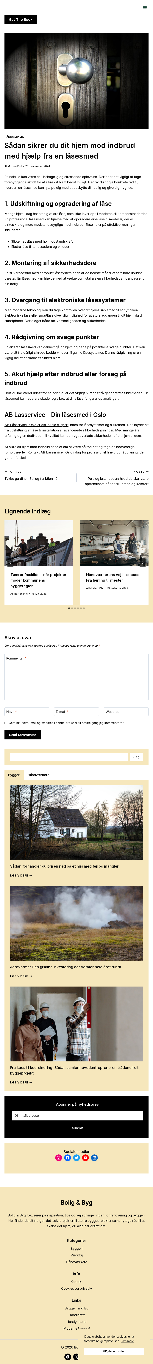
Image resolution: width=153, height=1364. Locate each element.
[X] (76, 1357)
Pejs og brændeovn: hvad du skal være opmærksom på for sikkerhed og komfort (117, 478)
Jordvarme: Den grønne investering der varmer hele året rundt (65, 967)
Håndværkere (14, 136)
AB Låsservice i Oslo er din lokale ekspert (36, 425)
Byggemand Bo (76, 1308)
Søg (136, 757)
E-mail (62, 712)
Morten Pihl (15, 166)
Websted (112, 712)
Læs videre (21, 875)
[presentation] (38, 543)
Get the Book (20, 19)
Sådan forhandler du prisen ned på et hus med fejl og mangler (64, 866)
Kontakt (76, 1282)
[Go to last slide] (10, 562)
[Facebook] (67, 1357)
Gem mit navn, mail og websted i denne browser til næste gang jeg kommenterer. (66, 723)
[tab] (69, 608)
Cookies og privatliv (76, 1288)
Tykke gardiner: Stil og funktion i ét (31, 475)
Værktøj (77, 1255)
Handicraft (76, 1315)
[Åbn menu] (145, 7)
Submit (77, 1128)
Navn (11, 712)
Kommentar (16, 658)
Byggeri (76, 1248)
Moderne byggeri (76, 1328)
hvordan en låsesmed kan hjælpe (29, 188)
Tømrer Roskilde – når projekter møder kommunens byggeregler (38, 580)
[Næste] (143, 562)
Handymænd (76, 1322)
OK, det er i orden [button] (114, 1351)
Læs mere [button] (127, 1341)
